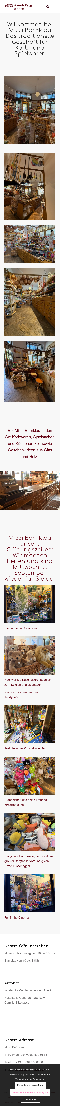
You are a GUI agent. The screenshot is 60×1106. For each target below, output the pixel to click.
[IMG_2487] (30, 186)
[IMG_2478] (30, 371)
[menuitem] (46, 6)
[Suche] (46, 6)
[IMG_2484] (30, 302)
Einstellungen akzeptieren (30, 1085)
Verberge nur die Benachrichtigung (30, 1092)
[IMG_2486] (30, 110)
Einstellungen (31, 1099)
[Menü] (54, 7)
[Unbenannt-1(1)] (24, 6)
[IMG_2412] (30, 244)
